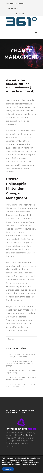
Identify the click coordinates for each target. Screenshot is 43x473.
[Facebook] (16, 14)
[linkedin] (23, 14)
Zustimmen (8, 469)
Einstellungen (12, 462)
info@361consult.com (15, 4)
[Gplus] (20, 14)
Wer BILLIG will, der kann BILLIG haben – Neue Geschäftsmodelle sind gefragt (20, 363)
